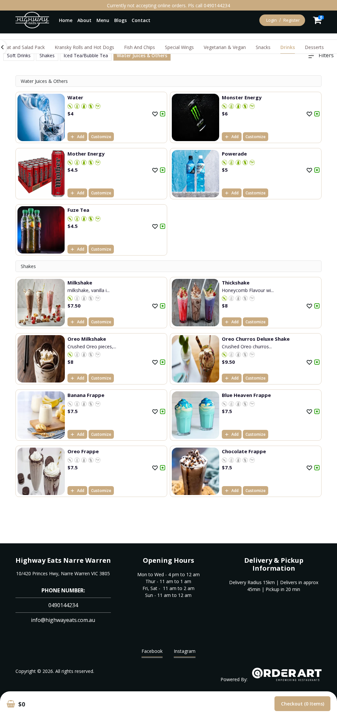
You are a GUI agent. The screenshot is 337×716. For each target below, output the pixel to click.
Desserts (314, 47)
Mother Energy (86, 153)
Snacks (263, 47)
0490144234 (63, 605)
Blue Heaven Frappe (246, 395)
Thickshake (235, 282)
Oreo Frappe (83, 451)
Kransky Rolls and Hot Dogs (84, 47)
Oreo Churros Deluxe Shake (256, 338)
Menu (102, 20)
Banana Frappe (85, 395)
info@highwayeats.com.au (63, 620)
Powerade (234, 153)
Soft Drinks (19, 55)
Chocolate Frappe (244, 451)
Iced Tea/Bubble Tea (86, 55)
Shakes (47, 55)
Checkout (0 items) (302, 704)
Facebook (152, 651)
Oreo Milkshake (86, 338)
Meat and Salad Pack (22, 47)
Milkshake (79, 282)
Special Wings (179, 47)
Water (75, 97)
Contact (141, 20)
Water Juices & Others (142, 55)
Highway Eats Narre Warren (63, 560)
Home (65, 20)
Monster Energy (242, 97)
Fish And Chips (139, 47)
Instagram (184, 651)
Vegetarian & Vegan (225, 47)
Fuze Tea (78, 210)
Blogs (120, 20)
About (84, 20)
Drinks (287, 47)
